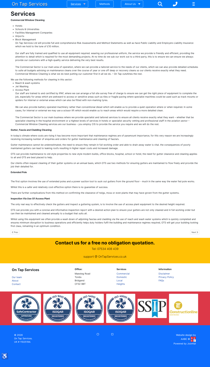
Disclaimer (164, 273)
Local (119, 280)
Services (76, 3)
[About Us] (138, 4)
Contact (16, 284)
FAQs (161, 280)
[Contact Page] (175, 4)
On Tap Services (30, 4)
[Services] (84, 4)
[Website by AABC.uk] (193, 339)
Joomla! (191, 343)
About (15, 280)
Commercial (123, 273)
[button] (97, 334)
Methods (104, 3)
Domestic (122, 277)
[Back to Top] (105, 362)
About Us (130, 3)
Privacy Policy (166, 277)
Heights (121, 283)
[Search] (160, 4)
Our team (17, 277)
